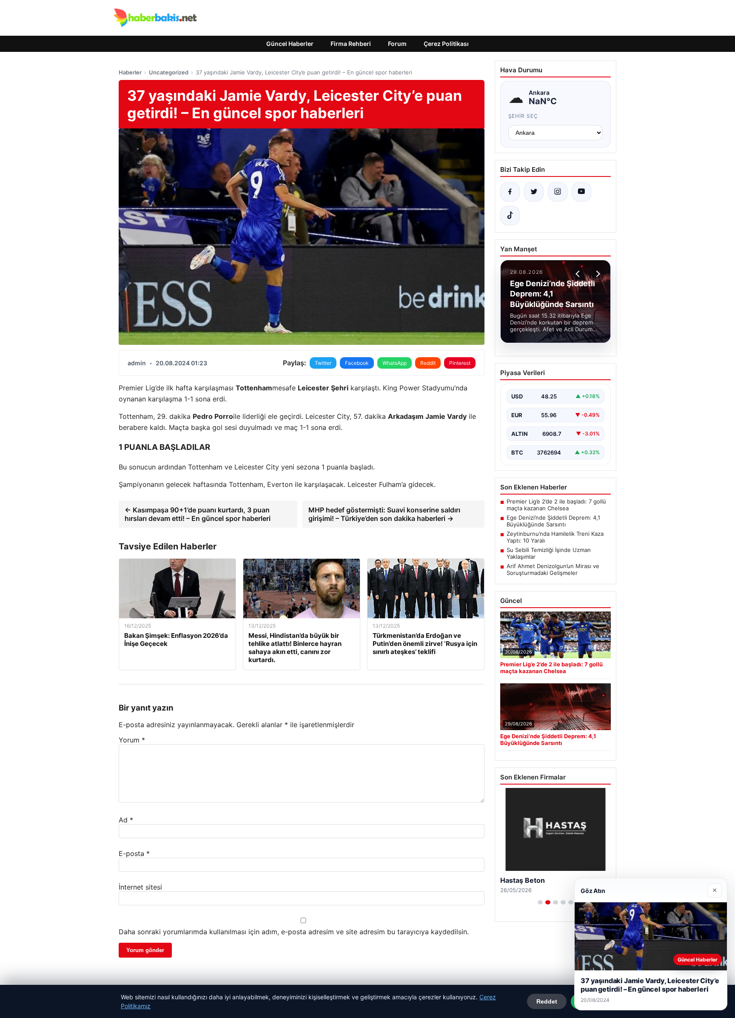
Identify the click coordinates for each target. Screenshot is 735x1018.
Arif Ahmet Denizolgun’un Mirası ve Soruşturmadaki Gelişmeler (553, 569)
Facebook (357, 363)
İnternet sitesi (140, 887)
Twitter (323, 363)
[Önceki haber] (579, 274)
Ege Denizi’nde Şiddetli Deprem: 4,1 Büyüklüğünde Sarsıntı (553, 521)
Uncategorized (168, 72)
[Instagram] (557, 192)
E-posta (134, 853)
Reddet (546, 1001)
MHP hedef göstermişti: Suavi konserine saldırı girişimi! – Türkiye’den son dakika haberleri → (384, 514)
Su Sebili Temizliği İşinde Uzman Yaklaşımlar (549, 553)
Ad (126, 820)
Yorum (132, 740)
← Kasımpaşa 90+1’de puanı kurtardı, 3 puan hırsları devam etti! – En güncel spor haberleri (198, 514)
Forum (397, 43)
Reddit (428, 363)
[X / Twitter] (534, 192)
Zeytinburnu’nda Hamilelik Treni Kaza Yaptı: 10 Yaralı (555, 537)
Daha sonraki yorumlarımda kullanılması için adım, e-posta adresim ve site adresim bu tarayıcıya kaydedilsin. (294, 931)
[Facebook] (510, 192)
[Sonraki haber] (597, 274)
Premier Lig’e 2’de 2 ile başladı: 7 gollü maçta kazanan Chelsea (556, 505)
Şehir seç (523, 116)
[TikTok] (510, 215)
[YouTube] (581, 192)
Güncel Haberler (289, 43)
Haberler (130, 72)
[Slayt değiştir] (540, 902)
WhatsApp (394, 363)
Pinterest (459, 363)
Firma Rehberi (350, 43)
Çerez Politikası (446, 43)
